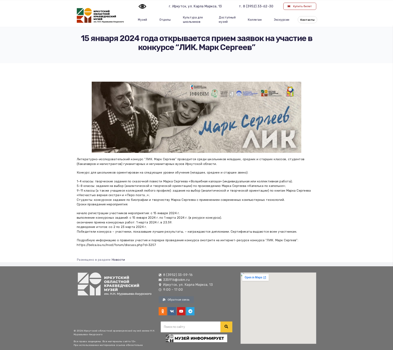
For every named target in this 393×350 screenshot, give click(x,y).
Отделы (165, 20)
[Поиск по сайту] (226, 326)
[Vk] (172, 311)
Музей (142, 20)
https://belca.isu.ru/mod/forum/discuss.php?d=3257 (116, 245)
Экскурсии (281, 20)
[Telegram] (190, 311)
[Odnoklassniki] (163, 311)
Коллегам (255, 20)
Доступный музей (227, 20)
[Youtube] (181, 311)
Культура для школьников (193, 20)
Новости (118, 260)
